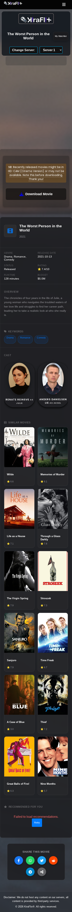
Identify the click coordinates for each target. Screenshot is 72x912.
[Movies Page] (36, 18)
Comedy (41, 337)
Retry (37, 822)
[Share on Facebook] (18, 860)
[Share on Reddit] (53, 860)
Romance (25, 337)
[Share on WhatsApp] (30, 860)
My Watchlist (61, 36)
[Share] (41, 872)
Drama (10, 337)
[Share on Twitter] (41, 860)
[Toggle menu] (64, 4)
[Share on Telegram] (30, 872)
